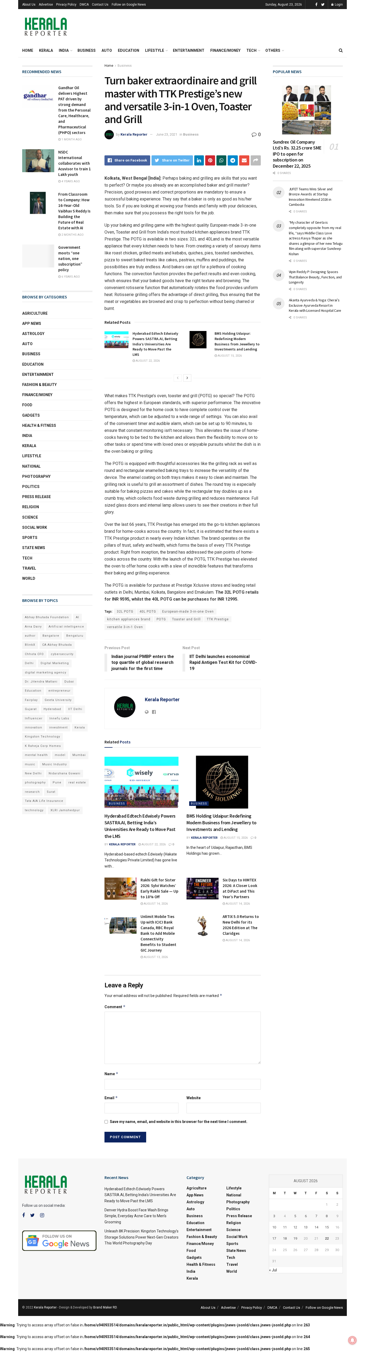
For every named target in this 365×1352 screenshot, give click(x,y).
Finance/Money (225, 50)
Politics (31, 486)
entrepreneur (59, 690)
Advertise (46, 4)
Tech (251, 50)
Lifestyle (154, 50)
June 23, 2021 (166, 134)
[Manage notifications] (352, 1340)
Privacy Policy (66, 4)
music (30, 764)
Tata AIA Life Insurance (44, 801)
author (30, 635)
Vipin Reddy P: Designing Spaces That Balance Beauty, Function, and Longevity (315, 277)
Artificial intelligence (66, 626)
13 (306, 1227)
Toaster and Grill (186, 619)
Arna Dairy (33, 626)
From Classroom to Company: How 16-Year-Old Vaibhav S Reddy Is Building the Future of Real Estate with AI (74, 211)
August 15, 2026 (229, 355)
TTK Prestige (218, 619)
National (31, 466)
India (64, 50)
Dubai (69, 681)
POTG (161, 619)
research (32, 792)
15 (327, 1227)
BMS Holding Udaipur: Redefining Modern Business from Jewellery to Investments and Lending (237, 341)
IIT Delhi (75, 709)
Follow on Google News (129, 4)
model (60, 755)
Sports (29, 537)
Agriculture (35, 313)
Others (272, 50)
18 (285, 1238)
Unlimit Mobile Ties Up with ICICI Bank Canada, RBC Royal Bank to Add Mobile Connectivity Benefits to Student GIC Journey (158, 933)
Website (194, 1098)
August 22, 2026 (147, 360)
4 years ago (70, 181)
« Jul (273, 1270)
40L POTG (147, 611)
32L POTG (125, 611)
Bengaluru (74, 635)
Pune (57, 782)
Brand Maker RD (105, 1307)
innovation (33, 727)
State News (33, 548)
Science (30, 517)
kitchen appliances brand (128, 619)
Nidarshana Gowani (64, 773)
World (28, 578)
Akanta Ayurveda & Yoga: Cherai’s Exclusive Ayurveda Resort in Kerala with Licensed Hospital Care (315, 305)
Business (86, 50)
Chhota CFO (34, 654)
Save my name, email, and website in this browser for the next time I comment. (178, 1122)
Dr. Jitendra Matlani (41, 681)
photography (35, 782)
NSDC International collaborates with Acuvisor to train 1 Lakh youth (74, 163)
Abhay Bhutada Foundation (47, 617)
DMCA (84, 4)
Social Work (34, 527)
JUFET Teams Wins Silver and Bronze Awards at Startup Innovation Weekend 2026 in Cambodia (310, 197)
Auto (107, 50)
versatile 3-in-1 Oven (125, 627)
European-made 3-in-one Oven (188, 611)
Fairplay (31, 700)
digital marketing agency (45, 672)
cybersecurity (62, 654)
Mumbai (79, 755)
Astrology (33, 334)
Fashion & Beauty (39, 385)
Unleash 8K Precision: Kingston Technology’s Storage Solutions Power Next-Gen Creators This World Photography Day (141, 1237)
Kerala (46, 50)
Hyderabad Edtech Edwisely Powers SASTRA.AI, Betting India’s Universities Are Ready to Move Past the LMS (155, 344)
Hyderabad (52, 709)
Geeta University (58, 700)
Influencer (33, 718)
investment (58, 727)
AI (77, 617)
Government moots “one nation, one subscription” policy (70, 258)
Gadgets (31, 415)
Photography (36, 476)
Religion (30, 507)
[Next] (187, 378)
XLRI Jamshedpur (65, 810)
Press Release (36, 497)
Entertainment (188, 50)
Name (111, 1073)
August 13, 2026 (155, 957)
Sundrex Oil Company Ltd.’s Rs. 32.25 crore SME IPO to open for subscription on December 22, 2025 (297, 154)
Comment (115, 1006)
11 (285, 1227)
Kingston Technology (42, 736)
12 (295, 1227)
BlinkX (30, 645)
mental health (36, 755)
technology (34, 810)
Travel (29, 568)
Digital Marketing (55, 663)
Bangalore (50, 635)
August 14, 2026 (155, 903)
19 (295, 1238)
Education (128, 50)
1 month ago (71, 139)
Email (111, 1097)
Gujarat (31, 709)
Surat (51, 792)
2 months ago (72, 234)
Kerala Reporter (134, 134)
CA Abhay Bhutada (57, 645)
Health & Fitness (39, 425)
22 (327, 1238)
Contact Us (100, 4)
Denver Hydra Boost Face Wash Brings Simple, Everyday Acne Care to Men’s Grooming (136, 1216)
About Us (29, 4)
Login (338, 4)
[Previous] (178, 378)
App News (31, 323)
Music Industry (54, 764)
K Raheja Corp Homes (43, 746)
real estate (77, 782)
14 (316, 1227)
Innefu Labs (59, 718)
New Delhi (33, 773)
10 (274, 1227)
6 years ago (70, 276)
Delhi (29, 663)
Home (27, 50)
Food (27, 405)
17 (274, 1238)
